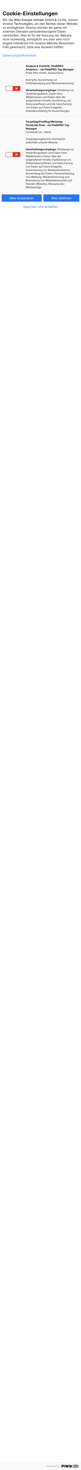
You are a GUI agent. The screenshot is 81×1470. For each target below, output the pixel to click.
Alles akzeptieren (22, 198)
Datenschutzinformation (19, 55)
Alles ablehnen (61, 198)
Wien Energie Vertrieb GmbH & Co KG (40, 20)
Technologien (23, 23)
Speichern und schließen (40, 206)
